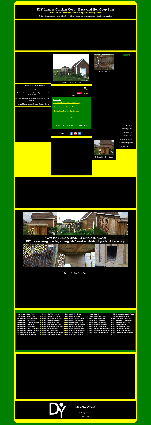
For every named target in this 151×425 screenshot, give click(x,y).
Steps (71, 117)
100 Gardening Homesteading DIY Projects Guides (71, 125)
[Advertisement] (75, 35)
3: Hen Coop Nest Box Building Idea (66, 111)
